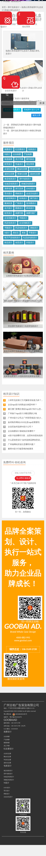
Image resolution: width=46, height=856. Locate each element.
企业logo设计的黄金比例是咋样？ (22, 405)
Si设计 (7, 233)
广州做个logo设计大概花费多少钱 (22, 414)
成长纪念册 (9, 174)
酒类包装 (8, 189)
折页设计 (8, 164)
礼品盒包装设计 (30, 238)
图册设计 (19, 208)
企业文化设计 (32, 194)
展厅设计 (34, 199)
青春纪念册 (22, 174)
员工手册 (19, 159)
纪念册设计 (20, 149)
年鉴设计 (19, 164)
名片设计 (8, 208)
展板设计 (34, 228)
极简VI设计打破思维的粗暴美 (20, 449)
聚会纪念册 (22, 169)
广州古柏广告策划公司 (11, 1)
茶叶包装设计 (25, 179)
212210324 (14, 729)
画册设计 (8, 149)
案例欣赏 (8, 203)
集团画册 (8, 159)
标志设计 (8, 243)
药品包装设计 (10, 223)
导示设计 (8, 194)
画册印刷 (19, 213)
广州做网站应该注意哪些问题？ (21, 444)
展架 (24, 233)
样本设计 (30, 208)
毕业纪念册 (35, 169)
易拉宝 (16, 233)
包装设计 (32, 149)
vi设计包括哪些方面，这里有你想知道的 (25, 436)
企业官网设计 (10, 199)
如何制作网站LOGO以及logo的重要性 (24, 422)
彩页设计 (8, 213)
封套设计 (30, 243)
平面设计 (33, 233)
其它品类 (19, 189)
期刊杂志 (30, 159)
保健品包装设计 (28, 184)
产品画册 (28, 154)
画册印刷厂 (31, 213)
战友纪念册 (35, 174)
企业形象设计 (10, 218)
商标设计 (19, 194)
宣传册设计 (31, 203)
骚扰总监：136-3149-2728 (23, 649)
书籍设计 (23, 218)
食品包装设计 (10, 179)
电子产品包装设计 (12, 238)
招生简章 (30, 164)
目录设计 (23, 199)
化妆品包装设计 (11, 184)
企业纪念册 (9, 169)
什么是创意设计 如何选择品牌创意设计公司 (27, 440)
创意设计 (19, 243)
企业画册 (17, 154)
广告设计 (19, 203)
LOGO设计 (30, 189)
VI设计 (7, 154)
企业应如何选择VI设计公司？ (20, 427)
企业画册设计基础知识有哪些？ (21, 431)
